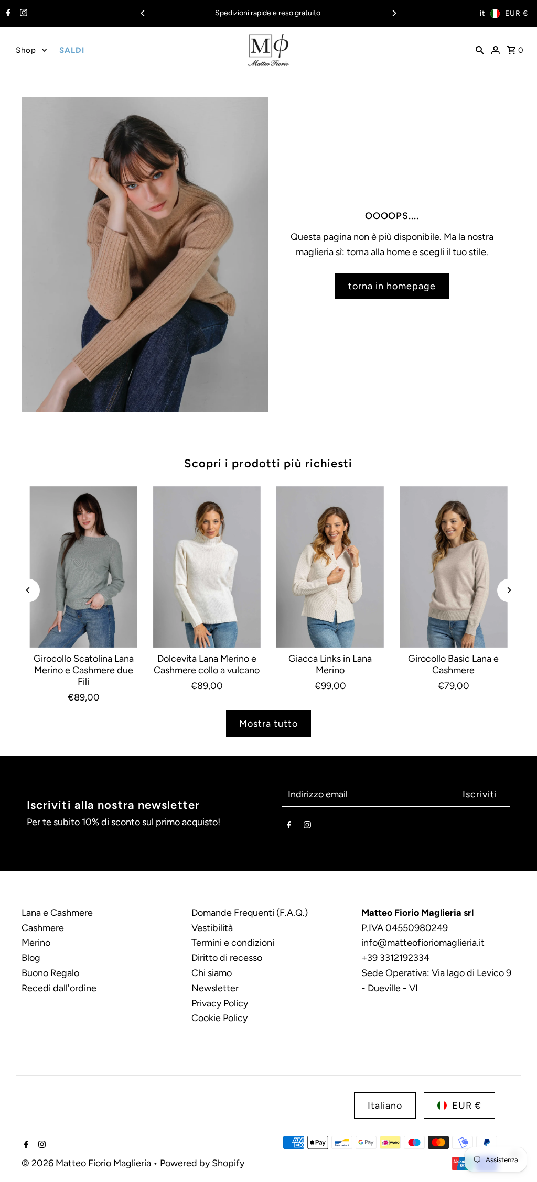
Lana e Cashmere (57, 912)
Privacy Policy (219, 1003)
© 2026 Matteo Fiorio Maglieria (87, 1163)
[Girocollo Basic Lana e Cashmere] (453, 567)
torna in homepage (392, 286)
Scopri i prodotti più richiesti (268, 463)
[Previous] (143, 13)
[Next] (394, 13)
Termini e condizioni (232, 942)
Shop (26, 50)
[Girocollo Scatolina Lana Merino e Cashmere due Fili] (83, 567)
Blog (31, 958)
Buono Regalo (50, 973)
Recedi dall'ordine (59, 988)
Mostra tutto (268, 723)
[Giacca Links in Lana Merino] (330, 567)
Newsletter (215, 988)
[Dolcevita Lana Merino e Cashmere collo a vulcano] (207, 567)
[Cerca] (480, 49)
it (482, 13)
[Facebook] (7, 13)
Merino (36, 942)
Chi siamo (211, 973)
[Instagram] (22, 13)
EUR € (516, 13)
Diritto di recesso (226, 958)
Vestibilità (212, 928)
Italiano (385, 1105)
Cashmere (43, 928)
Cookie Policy (219, 1018)
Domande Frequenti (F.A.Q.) (249, 912)
